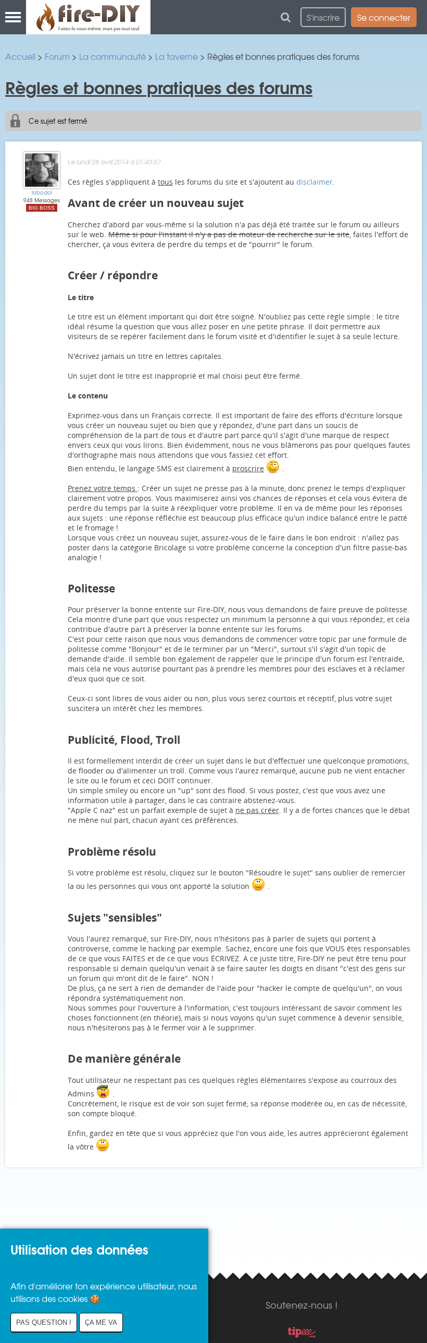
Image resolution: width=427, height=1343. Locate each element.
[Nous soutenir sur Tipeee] (302, 1333)
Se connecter (383, 17)
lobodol (42, 192)
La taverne (176, 56)
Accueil (20, 56)
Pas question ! (43, 1322)
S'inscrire (323, 17)
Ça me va (101, 1322)
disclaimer (314, 182)
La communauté (112, 56)
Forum (57, 56)
